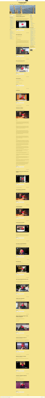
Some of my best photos (19, 4)
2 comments (21, 244)
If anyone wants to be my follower (20, 222)
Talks (17, 76)
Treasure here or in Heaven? (19, 107)
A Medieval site (11, 30)
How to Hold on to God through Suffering (21, 243)
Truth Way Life (18, 90)
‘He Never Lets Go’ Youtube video (20, 298)
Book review (31, 18)
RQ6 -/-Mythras (32, 26)
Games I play (15, 4)
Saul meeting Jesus (18, 261)
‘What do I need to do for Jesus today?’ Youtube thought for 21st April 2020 (22, 316)
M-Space (31, 24)
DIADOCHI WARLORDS (32, 23)
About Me (12, 4)
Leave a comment (27, 32)
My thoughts (18, 105)
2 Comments (28, 259)
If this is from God (18, 78)
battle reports (31, 17)
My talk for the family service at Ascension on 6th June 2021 (22, 171)
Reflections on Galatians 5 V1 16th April (21, 356)
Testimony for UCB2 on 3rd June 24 (20, 16)
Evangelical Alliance (11, 35)
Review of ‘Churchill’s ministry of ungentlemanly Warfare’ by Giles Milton (33, 40)
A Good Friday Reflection (19, 206)
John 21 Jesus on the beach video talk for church (22, 279)
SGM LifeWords (11, 37)
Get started (27, 0)
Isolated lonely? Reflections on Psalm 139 (21, 337)
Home (10, 4)
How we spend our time (19, 34)
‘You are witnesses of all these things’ (20, 189)
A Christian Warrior (22, 2)
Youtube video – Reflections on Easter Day (21, 375)
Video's (18, 76)
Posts (23, 4)
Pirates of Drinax (32, 25)
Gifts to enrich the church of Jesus (20, 60)
